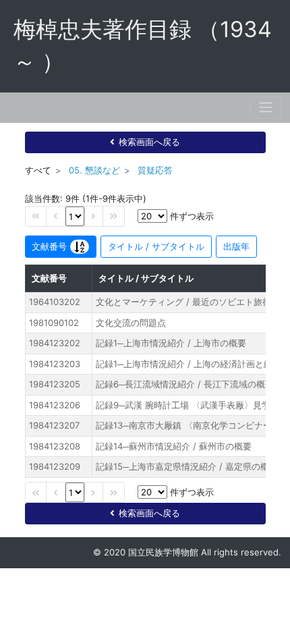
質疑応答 (155, 170)
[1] (75, 216)
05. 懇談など (94, 170)
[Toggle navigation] (265, 108)
